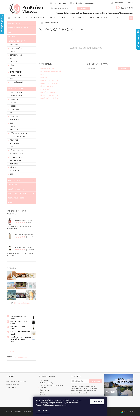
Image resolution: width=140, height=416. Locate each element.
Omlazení (14, 130)
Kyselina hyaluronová (18, 28)
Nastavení (43, 411)
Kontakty (43, 388)
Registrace (129, 3)
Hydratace (14, 109)
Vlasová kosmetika (34, 18)
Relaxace (14, 140)
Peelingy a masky (17, 137)
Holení (13, 106)
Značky (11, 202)
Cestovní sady (16, 92)
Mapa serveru (44, 390)
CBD (11, 79)
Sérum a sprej (16, 55)
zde (64, 405)
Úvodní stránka (9, 18)
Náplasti (14, 116)
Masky (13, 58)
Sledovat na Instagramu (23, 303)
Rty (11, 147)
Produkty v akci (15, 23)
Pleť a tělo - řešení (16, 198)
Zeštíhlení (14, 171)
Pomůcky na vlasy (16, 189)
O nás (116, 18)
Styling (13, 62)
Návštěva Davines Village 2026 (17, 358)
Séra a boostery (17, 150)
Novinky (11, 37)
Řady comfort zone (98, 18)
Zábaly (13, 167)
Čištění (13, 103)
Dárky (17, 18)
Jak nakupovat (44, 380)
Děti (12, 65)
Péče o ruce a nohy (18, 133)
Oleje (12, 52)
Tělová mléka (16, 160)
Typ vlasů (12, 185)
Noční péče (15, 120)
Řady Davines (78, 18)
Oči (11, 123)
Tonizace (14, 164)
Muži (12, 68)
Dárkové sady (16, 72)
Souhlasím (97, 402)
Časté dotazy (44, 395)
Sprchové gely (16, 157)
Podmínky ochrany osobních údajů (51, 385)
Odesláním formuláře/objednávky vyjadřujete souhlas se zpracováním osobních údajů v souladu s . (84, 389)
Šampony (14, 45)
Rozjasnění (15, 143)
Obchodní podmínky (46, 383)
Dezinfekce (15, 99)
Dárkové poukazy (18, 75)
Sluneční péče (16, 153)
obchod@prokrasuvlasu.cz (17, 381)
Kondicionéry (16, 48)
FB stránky (12, 388)
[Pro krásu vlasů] (28, 9)
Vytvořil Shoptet (128, 411)
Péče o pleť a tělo (57, 18)
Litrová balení (16, 82)
